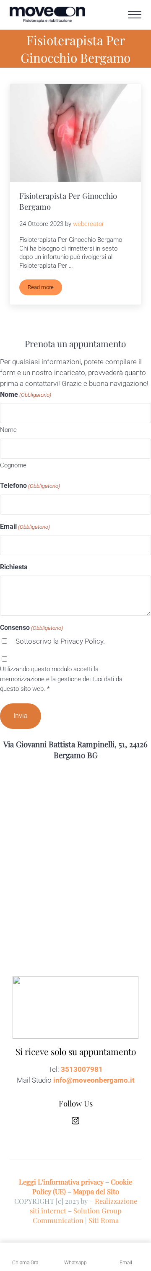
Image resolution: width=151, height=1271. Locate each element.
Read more (45, 288)
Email (25, 526)
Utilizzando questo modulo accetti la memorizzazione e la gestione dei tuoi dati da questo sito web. (61, 679)
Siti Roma (104, 1220)
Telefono (30, 486)
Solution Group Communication (77, 1215)
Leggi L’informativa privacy (61, 1181)
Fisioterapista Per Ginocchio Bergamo (68, 201)
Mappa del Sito (96, 1191)
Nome (8, 430)
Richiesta (14, 567)
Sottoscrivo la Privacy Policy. (60, 641)
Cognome (13, 465)
